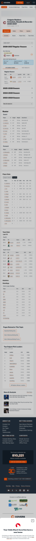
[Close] (32, 521)
